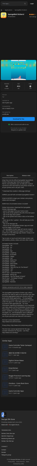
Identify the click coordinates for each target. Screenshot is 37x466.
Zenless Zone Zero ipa (8, 433)
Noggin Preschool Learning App (19, 376)
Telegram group (6, 455)
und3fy (22, 464)
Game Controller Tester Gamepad (20, 345)
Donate (3, 452)
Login (32, 3)
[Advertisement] (18, 39)
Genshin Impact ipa (7, 436)
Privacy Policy (11, 461)
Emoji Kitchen (13, 368)
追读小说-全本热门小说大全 (17, 353)
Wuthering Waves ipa (7, 438)
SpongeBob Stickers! (21, 10)
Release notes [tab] (26, 175)
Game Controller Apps (16, 391)
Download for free (18, 119)
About (27, 461)
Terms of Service (20, 461)
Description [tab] (10, 175)
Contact (3, 450)
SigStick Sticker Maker (16, 360)
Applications (8, 10)
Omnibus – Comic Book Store (19, 383)
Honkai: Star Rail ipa (7, 441)
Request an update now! (18, 130)
